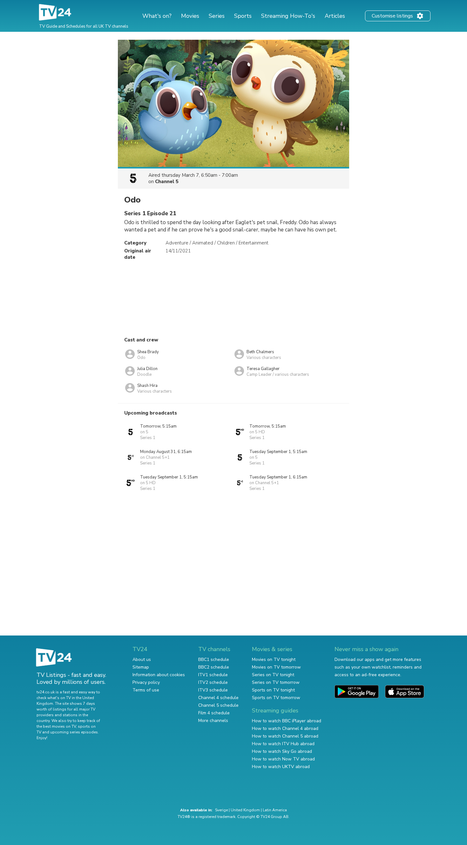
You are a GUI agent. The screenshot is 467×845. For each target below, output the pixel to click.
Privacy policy (146, 682)
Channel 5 (167, 181)
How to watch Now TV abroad (283, 759)
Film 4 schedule (214, 713)
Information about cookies (158, 675)
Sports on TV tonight (273, 690)
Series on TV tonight (273, 675)
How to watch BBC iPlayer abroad (286, 721)
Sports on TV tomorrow (276, 698)
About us (141, 659)
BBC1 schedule (213, 659)
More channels (213, 721)
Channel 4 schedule (218, 698)
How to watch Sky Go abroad (282, 751)
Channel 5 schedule (218, 705)
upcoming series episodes (74, 732)
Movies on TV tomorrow (276, 667)
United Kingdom (245, 810)
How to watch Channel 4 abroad (285, 728)
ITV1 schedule (213, 675)
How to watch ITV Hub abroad (283, 744)
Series (217, 16)
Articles (335, 16)
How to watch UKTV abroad (281, 767)
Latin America (275, 810)
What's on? (157, 16)
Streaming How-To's (288, 16)
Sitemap (140, 667)
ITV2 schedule (213, 682)
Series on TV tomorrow (276, 682)
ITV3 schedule (213, 690)
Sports (243, 16)
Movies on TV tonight (273, 659)
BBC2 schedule (213, 667)
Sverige (221, 810)
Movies (190, 16)
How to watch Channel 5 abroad (285, 736)
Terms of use (145, 690)
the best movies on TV (56, 726)
